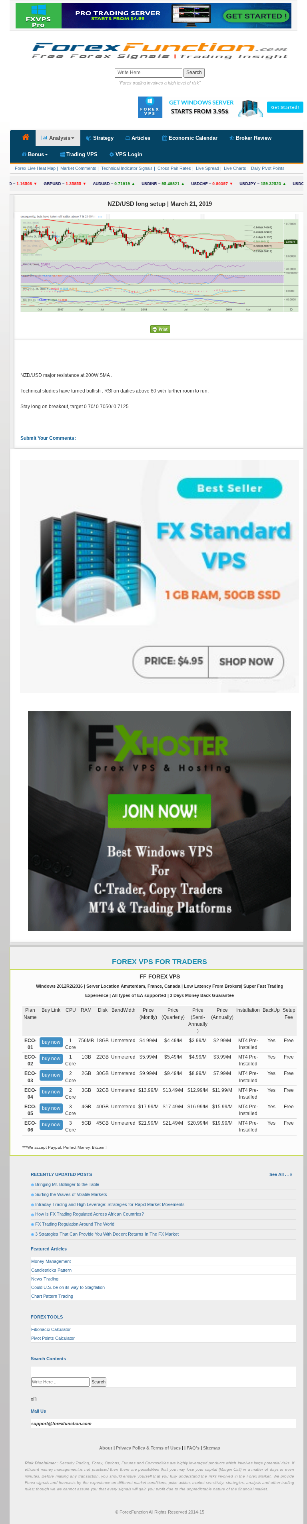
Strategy (103, 138)
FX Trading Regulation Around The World (74, 1224)
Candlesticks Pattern (51, 1270)
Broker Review (252, 138)
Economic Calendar (192, 138)
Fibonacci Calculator (51, 1329)
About (105, 1447)
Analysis (59, 138)
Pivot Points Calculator (53, 1338)
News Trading (44, 1278)
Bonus (35, 154)
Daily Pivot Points (267, 168)
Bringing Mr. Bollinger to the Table (67, 1184)
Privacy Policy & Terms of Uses (149, 1447)
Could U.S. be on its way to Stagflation (68, 1287)
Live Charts (234, 168)
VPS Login (128, 154)
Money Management (51, 1261)
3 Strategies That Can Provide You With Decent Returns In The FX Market (107, 1234)
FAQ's (193, 1447)
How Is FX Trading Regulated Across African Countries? (89, 1214)
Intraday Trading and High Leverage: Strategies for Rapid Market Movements (110, 1204)
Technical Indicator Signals (126, 168)
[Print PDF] (160, 329)
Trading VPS (81, 154)
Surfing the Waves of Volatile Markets (71, 1194)
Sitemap (211, 1447)
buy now (51, 1042)
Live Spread (207, 168)
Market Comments (77, 168)
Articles (140, 138)
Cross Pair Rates (173, 168)
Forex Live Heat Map (35, 168)
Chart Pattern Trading (52, 1296)
